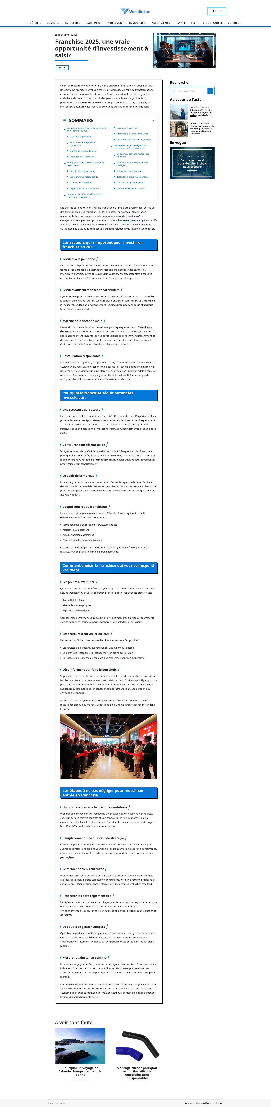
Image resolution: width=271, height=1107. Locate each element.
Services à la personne (80, 136)
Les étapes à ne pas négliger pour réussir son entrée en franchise (130, 146)
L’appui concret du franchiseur (84, 188)
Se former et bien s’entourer (130, 171)
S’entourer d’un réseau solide (84, 176)
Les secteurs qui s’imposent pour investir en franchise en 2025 (87, 129)
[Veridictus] (135, 11)
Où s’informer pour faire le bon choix (134, 139)
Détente (193, 123)
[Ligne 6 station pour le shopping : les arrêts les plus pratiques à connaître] (179, 129)
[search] (212, 11)
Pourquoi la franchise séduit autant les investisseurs (85, 164)
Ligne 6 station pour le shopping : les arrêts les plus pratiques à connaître (202, 130)
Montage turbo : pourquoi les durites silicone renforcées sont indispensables (137, 1073)
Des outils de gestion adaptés (130, 182)
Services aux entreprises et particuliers (83, 143)
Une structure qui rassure (82, 171)
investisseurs (130, 220)
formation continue (106, 459)
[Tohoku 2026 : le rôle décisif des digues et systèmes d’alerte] (179, 112)
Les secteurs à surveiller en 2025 (132, 133)
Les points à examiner (127, 127)
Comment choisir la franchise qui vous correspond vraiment (85, 195)
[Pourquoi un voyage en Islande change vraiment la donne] (80, 1046)
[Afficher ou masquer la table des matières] (124, 121)
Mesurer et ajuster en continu (130, 188)
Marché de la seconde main (83, 150)
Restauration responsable (82, 156)
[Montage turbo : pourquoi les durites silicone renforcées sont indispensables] (137, 1046)
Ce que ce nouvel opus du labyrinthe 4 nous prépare (192, 163)
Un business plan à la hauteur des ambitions (132, 155)
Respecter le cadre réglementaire (132, 176)
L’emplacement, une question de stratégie (132, 164)
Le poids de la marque (80, 182)
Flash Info (193, 107)
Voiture (62, 67)
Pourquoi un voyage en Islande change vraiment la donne (80, 1071)
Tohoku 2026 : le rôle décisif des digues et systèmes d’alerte (201, 112)
